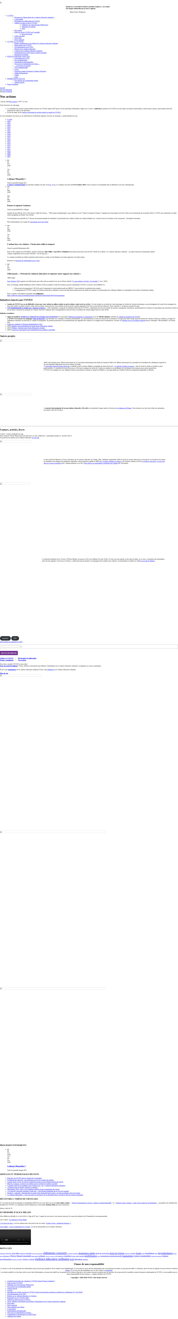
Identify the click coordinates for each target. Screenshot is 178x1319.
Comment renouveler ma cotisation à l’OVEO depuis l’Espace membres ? (31, 1281)
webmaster (108, 1270)
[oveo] (1, 3)
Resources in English (21, 54)
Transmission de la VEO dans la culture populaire (30, 53)
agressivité (2, 1253)
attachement (22, 1253)
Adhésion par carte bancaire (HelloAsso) (35, 25)
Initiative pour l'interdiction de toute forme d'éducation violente (32, 326)
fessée (138, 1253)
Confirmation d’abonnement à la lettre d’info (21, 1314)
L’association (18, 19)
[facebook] (6, 91)
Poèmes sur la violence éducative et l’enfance (22, 1296)
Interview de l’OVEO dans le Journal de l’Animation (24, 1178)
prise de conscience (50, 1256)
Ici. (50, 185)
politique (42, 1256)
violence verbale (28, 1259)
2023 (9, 127)
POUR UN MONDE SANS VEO (18, 56)
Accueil (2, 88)
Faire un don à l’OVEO (15, 1283)
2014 (9, 143)
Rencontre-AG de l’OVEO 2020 (18, 1298)
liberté (156, 1253)
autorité (29, 1253)
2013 (9, 145)
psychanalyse (59, 1256)
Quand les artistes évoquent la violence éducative (30, 71)
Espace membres (12, 84)
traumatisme (127, 1256)
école (72, 1259)
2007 (9, 156)
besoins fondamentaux (37, 1253)
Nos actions (18, 30)
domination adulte (86, 1253)
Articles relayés (19, 82)
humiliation (149, 1253)
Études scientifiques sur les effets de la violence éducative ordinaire (36, 43)
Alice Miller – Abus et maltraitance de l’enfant (15, 1227)
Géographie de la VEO (21, 58)
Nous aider (18, 38)
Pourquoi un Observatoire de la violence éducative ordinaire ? (34, 17)
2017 (9, 138)
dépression (127, 1253)
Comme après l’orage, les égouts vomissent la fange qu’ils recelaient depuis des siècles (35, 1182)
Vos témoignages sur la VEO (23, 47)
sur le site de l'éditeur (148, 561)
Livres (16, 69)
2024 (9, 125)
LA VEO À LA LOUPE (15, 41)
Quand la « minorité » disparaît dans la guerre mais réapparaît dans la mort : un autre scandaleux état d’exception (43, 1193)
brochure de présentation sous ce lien (28, 260)
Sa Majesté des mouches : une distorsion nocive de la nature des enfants (30, 1180)
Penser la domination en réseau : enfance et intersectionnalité (91, 1203)
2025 (9, 123)
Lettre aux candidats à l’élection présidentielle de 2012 (24, 324)
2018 (9, 136)
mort (1, 1256)
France (143, 1253)
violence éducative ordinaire (52, 1259)
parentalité (27, 1256)
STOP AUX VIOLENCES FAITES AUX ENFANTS (39, 317)
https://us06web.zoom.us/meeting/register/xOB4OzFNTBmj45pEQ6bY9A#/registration (35, 295)
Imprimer (5, 638)
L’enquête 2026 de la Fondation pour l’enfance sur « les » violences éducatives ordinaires (36, 1185)
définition (50, 669)
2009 (9, 153)
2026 (9, 121)
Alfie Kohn (8, 1253)
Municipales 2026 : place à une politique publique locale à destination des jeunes (33, 1189)
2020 (9, 132)
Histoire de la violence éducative (25, 49)
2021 (9, 130)
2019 (9, 134)
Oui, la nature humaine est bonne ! (110, 461)
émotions (85, 1259)
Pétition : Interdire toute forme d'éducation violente (28, 328)
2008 (9, 155)
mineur (175, 1253)
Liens (16, 77)
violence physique (156, 1256)
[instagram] (6, 90)
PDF (15, 638)
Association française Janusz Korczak (57, 366)
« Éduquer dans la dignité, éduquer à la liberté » (22, 1187)
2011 (8, 149)
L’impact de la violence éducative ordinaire (28, 51)
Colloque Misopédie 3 (16, 1166)
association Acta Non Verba (39, 222)
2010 (9, 151)
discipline (75, 1253)
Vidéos (16, 75)
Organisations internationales (23, 62)
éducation (78, 1259)
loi (159, 1253)
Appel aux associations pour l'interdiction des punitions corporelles (33, 330)
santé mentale (80, 1256)
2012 (9, 147)
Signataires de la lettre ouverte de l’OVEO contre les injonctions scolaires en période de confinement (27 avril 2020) (45, 1292)
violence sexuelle (17, 1259)
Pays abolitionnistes (20, 60)
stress (98, 1256)
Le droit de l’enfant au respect (124, 366)
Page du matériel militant (9, 666)
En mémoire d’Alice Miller (18, 1220)
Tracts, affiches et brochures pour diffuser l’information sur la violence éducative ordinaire (36, 1301)
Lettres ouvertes (19, 36)
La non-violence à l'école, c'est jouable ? (86, 281)
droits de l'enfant (117, 1253)
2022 (9, 129)
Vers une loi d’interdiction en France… (27, 64)
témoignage (12, 669)
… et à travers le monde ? (22, 66)
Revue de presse (27, 34)
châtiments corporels (55, 1253)
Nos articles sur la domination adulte (26, 80)
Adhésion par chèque (28, 27)
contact (67, 1270)
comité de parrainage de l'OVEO (129, 317)
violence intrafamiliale (142, 1256)
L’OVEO (10, 15)
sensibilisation (90, 1256)
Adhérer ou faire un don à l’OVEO (25, 23)
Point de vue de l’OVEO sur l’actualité (27, 32)
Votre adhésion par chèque (15, 1307)
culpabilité (69, 1253)
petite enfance (35, 1256)
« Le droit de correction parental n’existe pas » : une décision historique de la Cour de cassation (38, 1191)
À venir (9, 119)
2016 (9, 140)
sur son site (35, 438)
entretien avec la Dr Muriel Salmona (133, 320)
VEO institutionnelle (21, 67)
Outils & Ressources (21, 73)
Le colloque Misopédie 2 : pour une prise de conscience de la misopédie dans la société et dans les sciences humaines (45, 1195)
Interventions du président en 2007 (11, 642)
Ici (55, 185)
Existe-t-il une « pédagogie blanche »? (58, 1223)
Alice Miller (15, 1253)
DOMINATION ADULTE (16, 79)
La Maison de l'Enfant (124, 408)
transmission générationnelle (111, 1256)
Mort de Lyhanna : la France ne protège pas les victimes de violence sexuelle (32, 1184)
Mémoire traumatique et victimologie (80, 317)
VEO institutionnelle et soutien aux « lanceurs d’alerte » (26, 308)
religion (74, 1256)
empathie (133, 1253)
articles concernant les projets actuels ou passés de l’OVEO (41, 112)
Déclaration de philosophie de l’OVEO (27, 21)
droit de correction (102, 1253)
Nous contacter (19, 40)
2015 (9, 142)
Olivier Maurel (16, 1256)
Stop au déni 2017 (39, 319)
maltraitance (167, 1253)
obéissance (6, 1256)
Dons (23, 28)
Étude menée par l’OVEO (22, 45)
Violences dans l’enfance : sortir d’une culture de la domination (136, 1203)
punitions (68, 1256)
